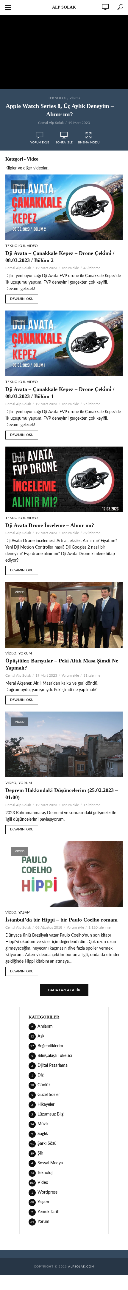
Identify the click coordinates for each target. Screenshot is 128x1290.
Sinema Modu (88, 142)
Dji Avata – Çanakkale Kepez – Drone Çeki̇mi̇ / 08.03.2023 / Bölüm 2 (59, 256)
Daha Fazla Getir (64, 990)
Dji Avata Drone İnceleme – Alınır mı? (49, 525)
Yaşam (24, 912)
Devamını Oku (21, 298)
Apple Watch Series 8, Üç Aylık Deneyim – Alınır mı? (60, 110)
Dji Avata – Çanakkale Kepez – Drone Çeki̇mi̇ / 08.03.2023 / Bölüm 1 (59, 392)
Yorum (25, 653)
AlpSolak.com (81, 1266)
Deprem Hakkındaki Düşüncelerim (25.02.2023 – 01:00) (61, 793)
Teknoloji (57, 98)
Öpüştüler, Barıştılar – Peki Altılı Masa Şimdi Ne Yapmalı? (61, 664)
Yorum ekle (39, 142)
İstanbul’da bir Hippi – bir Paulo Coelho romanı (61, 920)
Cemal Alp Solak (51, 123)
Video (74, 98)
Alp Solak (64, 7)
